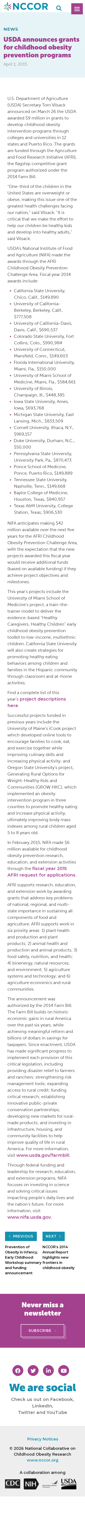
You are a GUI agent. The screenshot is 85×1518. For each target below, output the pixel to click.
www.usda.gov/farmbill (42, 1155)
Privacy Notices (42, 1439)
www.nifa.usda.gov (29, 1217)
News (10, 29)
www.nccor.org (42, 1460)
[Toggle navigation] (77, 8)
